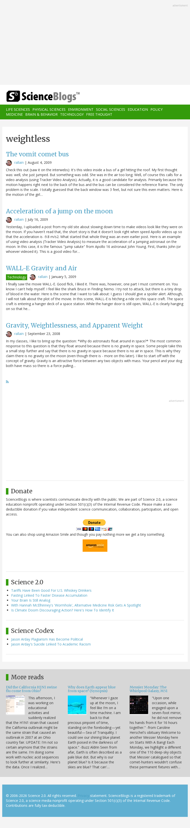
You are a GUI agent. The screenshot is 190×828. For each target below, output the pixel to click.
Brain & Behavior (41, 114)
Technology (72, 114)
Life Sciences (18, 109)
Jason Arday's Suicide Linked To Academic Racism (51, 644)
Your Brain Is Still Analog (30, 600)
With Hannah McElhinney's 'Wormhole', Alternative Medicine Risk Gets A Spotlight (76, 605)
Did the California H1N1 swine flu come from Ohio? (31, 689)
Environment (81, 109)
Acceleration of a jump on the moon (59, 211)
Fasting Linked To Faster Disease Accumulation (49, 595)
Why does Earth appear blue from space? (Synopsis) (92, 689)
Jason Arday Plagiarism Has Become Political (47, 639)
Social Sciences (110, 109)
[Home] (35, 97)
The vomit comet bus (37, 154)
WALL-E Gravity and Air (41, 268)
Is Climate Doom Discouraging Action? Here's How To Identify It (62, 610)
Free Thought (99, 114)
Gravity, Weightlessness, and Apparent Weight (74, 325)
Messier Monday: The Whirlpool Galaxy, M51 (148, 689)
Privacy (83, 795)
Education (138, 109)
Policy (156, 109)
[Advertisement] (95, 42)
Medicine (14, 114)
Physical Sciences (49, 109)
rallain (19, 162)
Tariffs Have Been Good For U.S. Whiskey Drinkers (51, 590)
